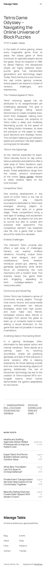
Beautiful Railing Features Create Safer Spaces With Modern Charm (17, 494)
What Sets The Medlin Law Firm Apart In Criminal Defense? (15, 469)
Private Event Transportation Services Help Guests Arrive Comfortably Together (18, 482)
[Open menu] (40, 4)
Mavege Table (11, 3)
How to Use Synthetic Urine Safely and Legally (34, 408)
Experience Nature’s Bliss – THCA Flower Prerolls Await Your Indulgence (14, 408)
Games (22, 43)
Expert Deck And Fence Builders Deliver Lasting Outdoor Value (16, 457)
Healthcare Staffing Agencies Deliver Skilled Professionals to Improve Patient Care (16, 443)
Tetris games (26, 176)
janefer (14, 43)
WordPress (38, 564)
